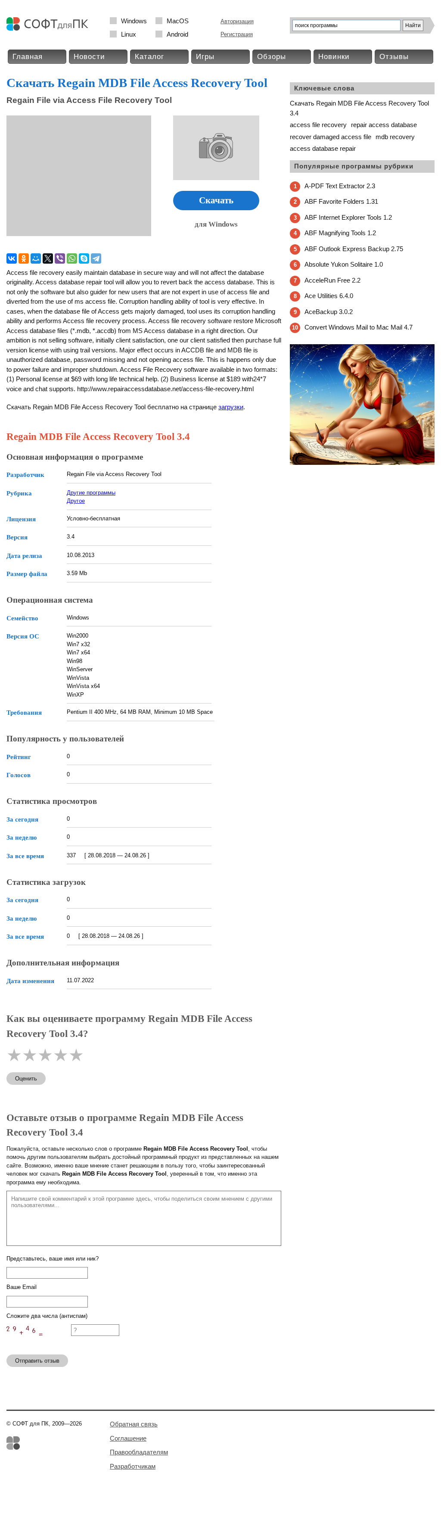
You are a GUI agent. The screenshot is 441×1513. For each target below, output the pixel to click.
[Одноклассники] (24, 258)
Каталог (149, 57)
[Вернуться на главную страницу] (49, 28)
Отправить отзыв (37, 1360)
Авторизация (237, 21)
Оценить (26, 1078)
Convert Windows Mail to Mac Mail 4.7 (358, 327)
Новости (89, 57)
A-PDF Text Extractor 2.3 (339, 186)
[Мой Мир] (36, 258)
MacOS (178, 21)
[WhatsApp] (72, 258)
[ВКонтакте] (11, 258)
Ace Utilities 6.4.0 (328, 295)
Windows (134, 21)
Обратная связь (134, 1424)
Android (177, 34)
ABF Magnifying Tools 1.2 (340, 233)
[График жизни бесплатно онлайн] (362, 463)
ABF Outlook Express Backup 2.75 (353, 248)
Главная (27, 57)
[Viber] (60, 258)
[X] (48, 258)
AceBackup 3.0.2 (328, 311)
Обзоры (271, 57)
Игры (205, 57)
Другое (76, 501)
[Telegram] (96, 258)
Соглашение (128, 1438)
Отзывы (394, 57)
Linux (128, 34)
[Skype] (84, 258)
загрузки (230, 407)
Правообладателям (139, 1452)
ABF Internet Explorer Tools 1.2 (348, 217)
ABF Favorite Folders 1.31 (341, 201)
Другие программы (91, 492)
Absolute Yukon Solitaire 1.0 (343, 264)
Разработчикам (132, 1466)
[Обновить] (38, 1344)
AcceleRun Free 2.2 (332, 280)
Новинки (334, 57)
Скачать (216, 200)
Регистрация (236, 34)
